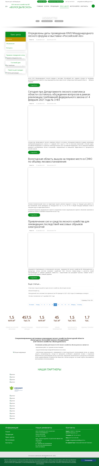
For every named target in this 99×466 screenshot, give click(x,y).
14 (68, 304)
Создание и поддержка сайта (63, 455)
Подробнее (15, 57)
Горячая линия (42, 1)
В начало (31, 304)
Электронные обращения (56, 1)
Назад (38, 304)
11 (58, 304)
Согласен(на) (88, 460)
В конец (79, 304)
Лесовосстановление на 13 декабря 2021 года (41, 296)
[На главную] (6, 6)
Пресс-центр (47, 21)
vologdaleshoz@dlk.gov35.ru (84, 1)
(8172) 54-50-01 (70, 1)
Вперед (73, 304)
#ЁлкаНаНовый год (33, 290)
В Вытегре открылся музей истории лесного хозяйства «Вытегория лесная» (49, 288)
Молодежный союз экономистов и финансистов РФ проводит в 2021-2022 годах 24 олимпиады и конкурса (58, 293)
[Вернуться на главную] (38, 21)
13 (65, 304)
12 (62, 304)
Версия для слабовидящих (12, 1)
